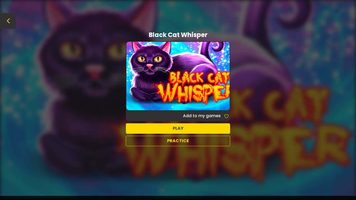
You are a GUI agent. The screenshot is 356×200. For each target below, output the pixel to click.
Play (178, 128)
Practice (178, 141)
